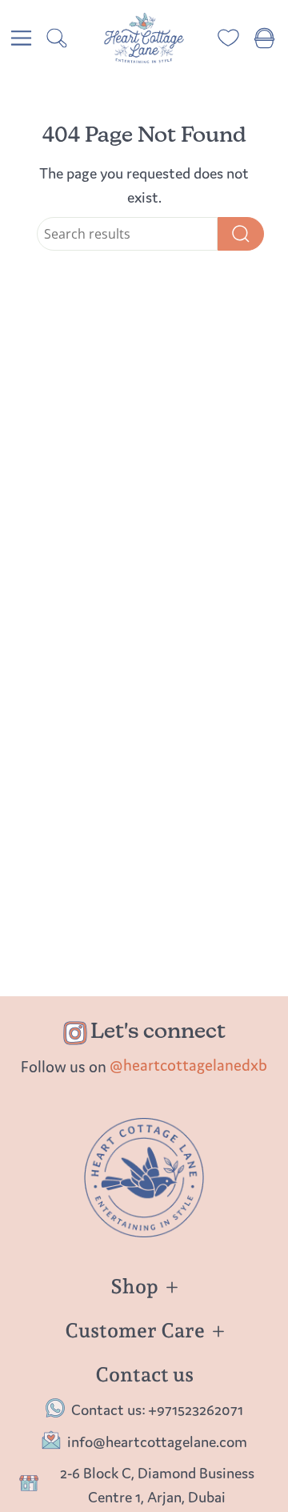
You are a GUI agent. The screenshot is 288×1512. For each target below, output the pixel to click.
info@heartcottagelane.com (157, 1441)
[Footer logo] (144, 1177)
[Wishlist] (228, 38)
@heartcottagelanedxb (188, 1065)
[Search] (241, 234)
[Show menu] (21, 38)
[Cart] (264, 38)
